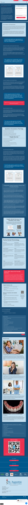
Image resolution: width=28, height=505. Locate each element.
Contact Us (14, 470)
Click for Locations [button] (14, 460)
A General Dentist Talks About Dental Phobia (11, 394)
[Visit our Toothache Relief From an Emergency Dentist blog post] (13, 353)
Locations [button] (21, 0)
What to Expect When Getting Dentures (8, 432)
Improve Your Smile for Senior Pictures (8, 323)
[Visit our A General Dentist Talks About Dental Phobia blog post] (13, 393)
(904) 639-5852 (4, 489)
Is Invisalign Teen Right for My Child (8, 428)
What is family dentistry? (7, 141)
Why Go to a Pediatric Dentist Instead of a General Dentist (11, 329)
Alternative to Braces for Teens (7, 318)
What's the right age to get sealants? (8, 140)
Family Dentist (5, 427)
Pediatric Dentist (6, 325)
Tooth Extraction (6, 429)
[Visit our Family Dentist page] (20, 235)
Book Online (16, 0)
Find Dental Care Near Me (7, 435)
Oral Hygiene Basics (6, 324)
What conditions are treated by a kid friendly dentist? (10, 133)
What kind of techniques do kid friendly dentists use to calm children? (12, 135)
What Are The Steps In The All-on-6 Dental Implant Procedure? (12, 415)
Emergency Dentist (6, 426)
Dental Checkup (6, 319)
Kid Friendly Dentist (8, 309)
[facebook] (23, 496)
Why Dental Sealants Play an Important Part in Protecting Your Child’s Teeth (13, 328)
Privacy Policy (3, 497)
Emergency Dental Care (6, 320)
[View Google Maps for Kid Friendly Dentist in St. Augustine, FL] (10, 229)
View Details (12, 305)
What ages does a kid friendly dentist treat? (9, 130)
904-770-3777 (11, 279)
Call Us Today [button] (26, 0)
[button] (27, 2)
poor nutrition (20, 83)
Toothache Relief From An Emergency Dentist (11, 354)
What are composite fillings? (7, 145)
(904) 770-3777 (10, 18)
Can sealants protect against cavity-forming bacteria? (10, 142)
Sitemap (5, 497)
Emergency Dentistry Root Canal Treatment (11, 374)
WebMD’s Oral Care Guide (9, 290)
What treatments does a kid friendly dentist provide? (10, 134)
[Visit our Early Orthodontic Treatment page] (14, 235)
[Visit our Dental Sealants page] (8, 235)
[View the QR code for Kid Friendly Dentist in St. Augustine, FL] (19, 228)
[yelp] (25, 496)
